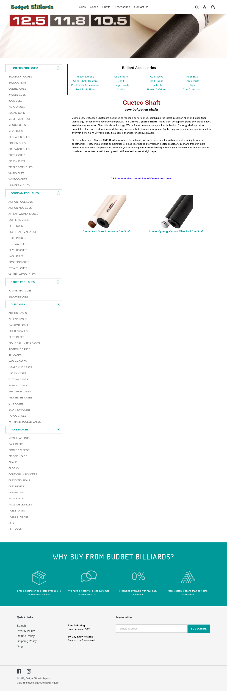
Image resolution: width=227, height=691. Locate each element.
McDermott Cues (20, 118)
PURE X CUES (17, 155)
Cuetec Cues (17, 88)
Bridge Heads (18, 456)
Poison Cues (17, 143)
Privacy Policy (26, 630)
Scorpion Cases (20, 409)
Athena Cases (18, 319)
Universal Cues (19, 185)
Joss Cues (15, 100)
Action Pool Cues (21, 201)
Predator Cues (19, 149)
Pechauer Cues (19, 137)
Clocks (14, 468)
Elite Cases (16, 337)
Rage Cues (16, 256)
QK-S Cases (16, 403)
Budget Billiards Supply (38, 678)
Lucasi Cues (17, 112)
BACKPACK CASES (19, 325)
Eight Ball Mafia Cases (24, 343)
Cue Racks (16, 492)
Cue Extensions (19, 480)
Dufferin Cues (19, 219)
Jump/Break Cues (20, 290)
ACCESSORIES (19, 429)
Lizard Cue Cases (20, 367)
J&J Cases (15, 355)
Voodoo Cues (18, 179)
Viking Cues (16, 173)
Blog (20, 646)
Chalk (13, 462)
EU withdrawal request (47, 682)
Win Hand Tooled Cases (25, 421)
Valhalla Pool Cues (22, 274)
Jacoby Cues (17, 94)
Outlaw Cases (18, 379)
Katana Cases (18, 361)
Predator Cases (20, 391)
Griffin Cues (17, 238)
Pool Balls (16, 498)
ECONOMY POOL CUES (25, 193)
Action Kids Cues (20, 207)
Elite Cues (16, 225)
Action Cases (18, 313)
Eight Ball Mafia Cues (23, 232)
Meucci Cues (17, 125)
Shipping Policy (27, 641)
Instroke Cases (19, 349)
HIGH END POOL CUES (24, 68)
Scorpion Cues (19, 262)
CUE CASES (18, 304)
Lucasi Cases (17, 373)
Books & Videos (19, 450)
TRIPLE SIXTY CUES (20, 167)
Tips (11, 522)
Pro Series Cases (20, 397)
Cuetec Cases (18, 331)
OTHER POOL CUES (23, 282)
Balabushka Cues (20, 76)
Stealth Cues (18, 268)
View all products (25, 682)
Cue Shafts (16, 486)
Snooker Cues (18, 296)
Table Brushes (19, 516)
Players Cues (18, 250)
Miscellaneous (19, 438)
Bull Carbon (17, 82)
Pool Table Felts (20, 504)
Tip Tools (15, 528)
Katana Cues (17, 106)
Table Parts (17, 510)
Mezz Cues (16, 131)
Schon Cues (17, 161)
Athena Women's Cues (23, 213)
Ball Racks (16, 444)
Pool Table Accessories (85, 85)
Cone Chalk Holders (23, 474)
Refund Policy (26, 636)
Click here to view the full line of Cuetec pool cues (141, 178)
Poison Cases (18, 385)
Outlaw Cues (17, 244)
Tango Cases (17, 415)
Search (21, 625)
